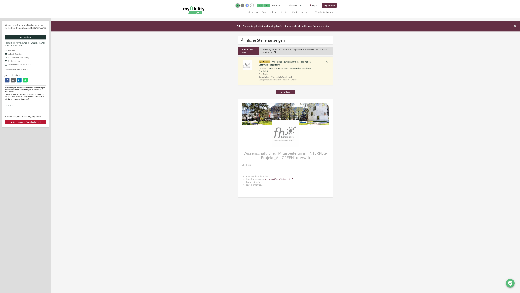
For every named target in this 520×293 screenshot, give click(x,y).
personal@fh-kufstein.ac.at (277, 179)
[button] (516, 26)
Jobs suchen (253, 12)
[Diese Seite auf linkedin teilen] (19, 80)
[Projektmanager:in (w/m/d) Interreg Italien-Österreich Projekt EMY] (247, 64)
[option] (238, 5)
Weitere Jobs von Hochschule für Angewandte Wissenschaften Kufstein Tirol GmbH (295, 51)
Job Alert (285, 12)
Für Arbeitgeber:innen (325, 12)
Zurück (9, 105)
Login (314, 5)
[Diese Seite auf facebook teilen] (7, 80)
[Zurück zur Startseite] (193, 10)
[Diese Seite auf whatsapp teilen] (25, 80)
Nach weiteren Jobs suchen (15, 70)
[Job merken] (327, 62)
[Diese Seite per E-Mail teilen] (13, 80)
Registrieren (329, 5)
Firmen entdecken (270, 12)
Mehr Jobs (285, 92)
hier (327, 26)
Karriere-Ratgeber (300, 12)
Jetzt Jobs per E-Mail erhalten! (27, 122)
